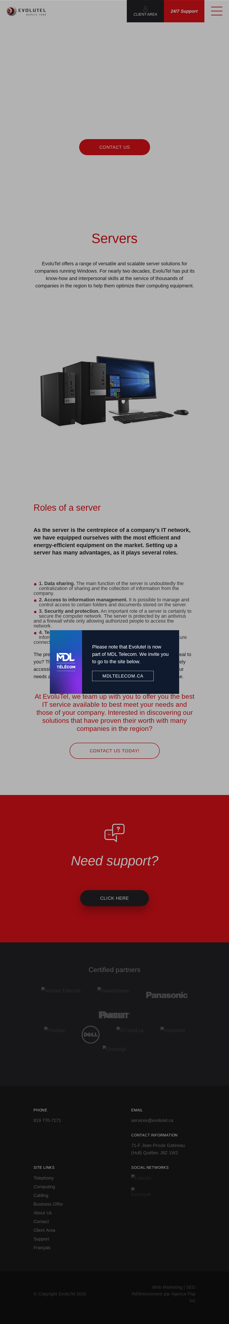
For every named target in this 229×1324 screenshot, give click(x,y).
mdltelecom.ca (122, 675)
